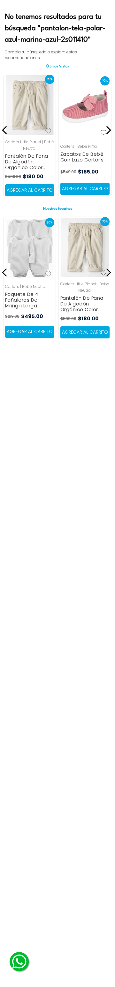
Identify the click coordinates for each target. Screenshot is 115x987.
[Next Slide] (107, 130)
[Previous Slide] (6, 130)
